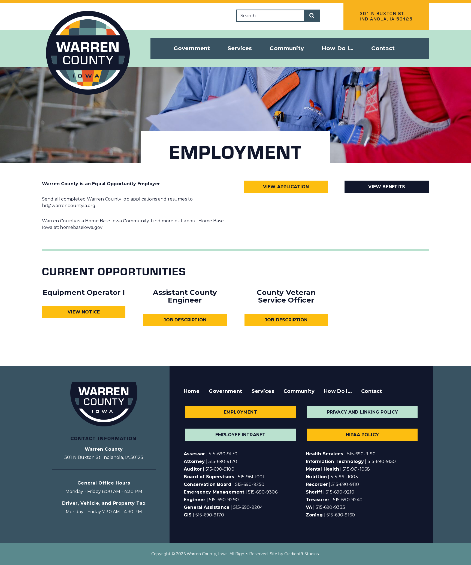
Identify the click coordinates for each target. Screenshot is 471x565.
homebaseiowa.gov (81, 227)
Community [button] (287, 48)
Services (263, 391)
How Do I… (338, 391)
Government (225, 391)
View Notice (84, 312)
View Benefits (386, 186)
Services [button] (240, 48)
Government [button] (192, 48)
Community (298, 391)
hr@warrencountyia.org (68, 205)
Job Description (185, 319)
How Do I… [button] (338, 48)
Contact (383, 48)
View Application (286, 186)
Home (192, 391)
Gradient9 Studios (301, 553)
